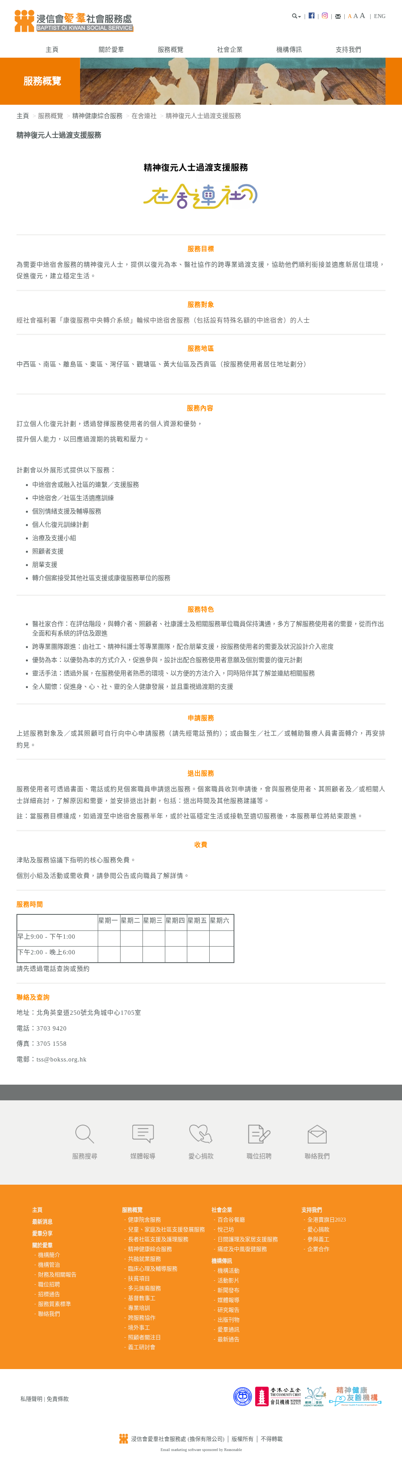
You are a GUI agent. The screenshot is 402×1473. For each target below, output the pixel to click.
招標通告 (49, 1294)
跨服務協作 (141, 1318)
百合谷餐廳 (231, 1220)
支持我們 (348, 49)
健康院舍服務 (144, 1220)
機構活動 (228, 1271)
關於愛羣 (111, 49)
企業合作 (318, 1249)
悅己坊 (225, 1230)
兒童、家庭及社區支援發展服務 (166, 1230)
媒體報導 (142, 1156)
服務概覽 (170, 49)
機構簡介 (49, 1255)
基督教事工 (141, 1298)
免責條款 (58, 1399)
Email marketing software (181, 1450)
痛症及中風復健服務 (242, 1249)
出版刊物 (228, 1320)
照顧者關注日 (144, 1337)
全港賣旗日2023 (326, 1220)
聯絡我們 (317, 1156)
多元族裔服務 (144, 1288)
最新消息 (42, 1222)
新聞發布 (228, 1290)
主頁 (52, 49)
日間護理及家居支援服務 (247, 1239)
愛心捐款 (201, 1156)
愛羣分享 (42, 1233)
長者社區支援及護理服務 (158, 1239)
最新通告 (228, 1339)
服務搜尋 (84, 1156)
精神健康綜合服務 (97, 116)
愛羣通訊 (228, 1330)
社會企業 (230, 49)
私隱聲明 (31, 1399)
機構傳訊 (289, 49)
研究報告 (228, 1310)
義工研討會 (141, 1347)
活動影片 (228, 1281)
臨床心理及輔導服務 (152, 1269)
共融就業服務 (144, 1259)
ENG (380, 16)
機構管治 (49, 1265)
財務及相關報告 (57, 1275)
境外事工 (139, 1328)
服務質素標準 (54, 1304)
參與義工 (318, 1239)
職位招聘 (259, 1156)
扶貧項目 (139, 1279)
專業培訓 (139, 1308)
